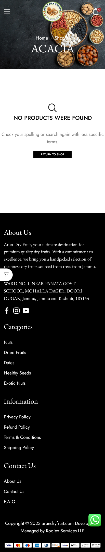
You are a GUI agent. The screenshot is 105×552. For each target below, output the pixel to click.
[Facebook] (7, 310)
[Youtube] (26, 310)
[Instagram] (16, 310)
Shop (60, 37)
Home (42, 37)
